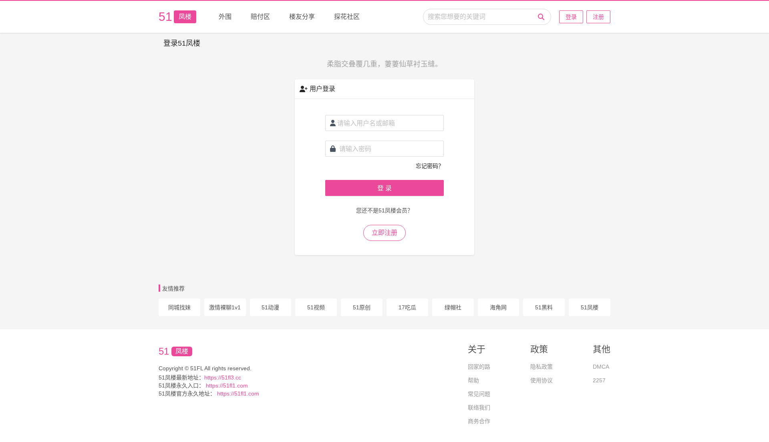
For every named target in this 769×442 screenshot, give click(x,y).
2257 (599, 380)
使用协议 (541, 380)
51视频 (316, 307)
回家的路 (479, 366)
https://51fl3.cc (222, 377)
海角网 (498, 307)
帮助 (473, 380)
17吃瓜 (407, 307)
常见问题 (479, 394)
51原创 (361, 307)
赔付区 (260, 16)
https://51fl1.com (226, 385)
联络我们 (479, 407)
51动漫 (270, 307)
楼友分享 (302, 16)
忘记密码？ (430, 166)
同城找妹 (179, 307)
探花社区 (347, 16)
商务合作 (479, 421)
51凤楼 (589, 307)
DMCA (601, 366)
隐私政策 (541, 366)
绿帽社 (453, 307)
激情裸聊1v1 (225, 307)
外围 (225, 16)
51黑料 (544, 307)
